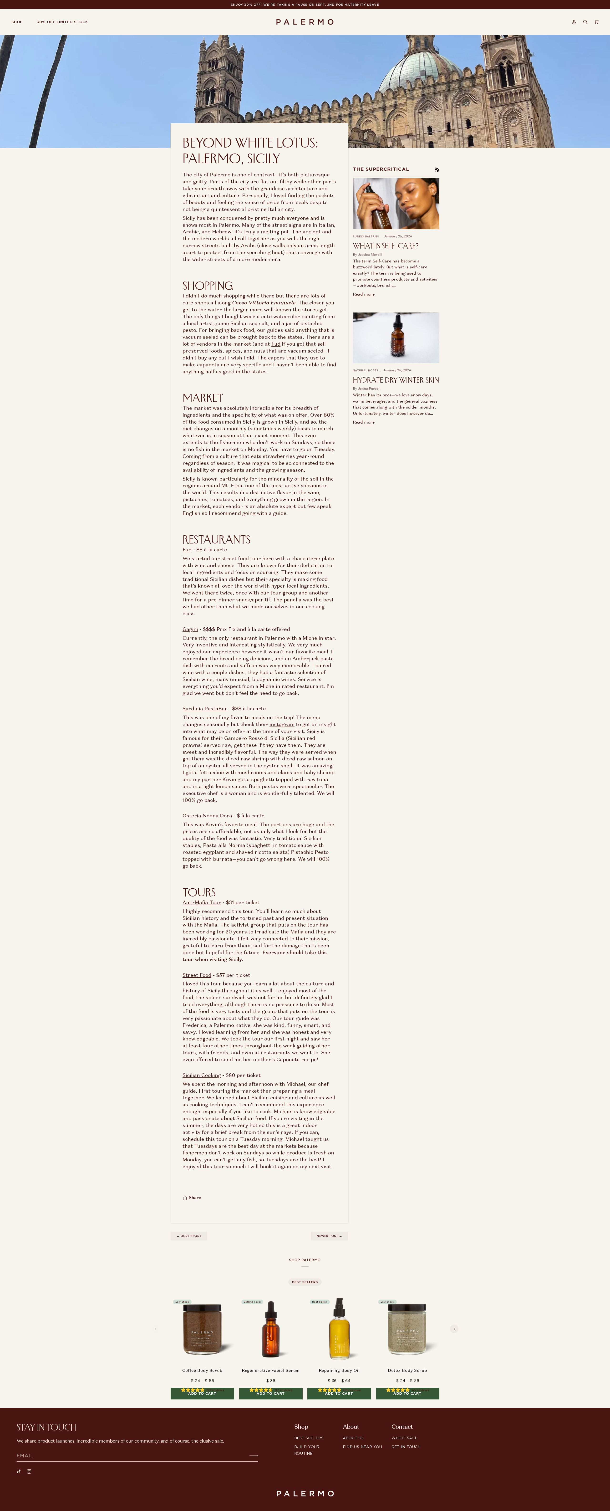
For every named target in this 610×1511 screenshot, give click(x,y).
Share (195, 1197)
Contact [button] (402, 1426)
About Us (353, 1438)
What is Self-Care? (386, 245)
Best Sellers (309, 1438)
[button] (20, 21)
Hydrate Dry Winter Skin (396, 380)
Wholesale (404, 1438)
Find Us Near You (362, 1446)
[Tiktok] (19, 1471)
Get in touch (406, 1446)
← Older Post (189, 1236)
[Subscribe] (250, 1455)
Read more (364, 294)
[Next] (454, 1329)
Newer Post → (330, 1236)
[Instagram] (29, 1471)
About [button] (351, 1426)
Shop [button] (301, 1426)
